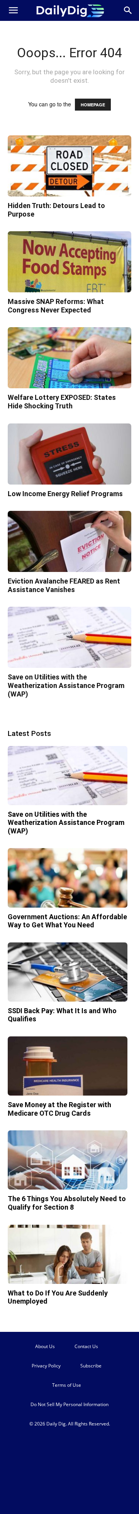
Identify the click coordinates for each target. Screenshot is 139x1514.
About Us (45, 1346)
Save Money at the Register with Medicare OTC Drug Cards (59, 1109)
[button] (13, 10)
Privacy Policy (46, 1365)
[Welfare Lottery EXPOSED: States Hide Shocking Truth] (69, 357)
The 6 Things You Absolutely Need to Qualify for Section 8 (67, 1203)
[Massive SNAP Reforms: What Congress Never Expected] (69, 261)
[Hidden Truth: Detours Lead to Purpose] (69, 165)
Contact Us (86, 1346)
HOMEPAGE (93, 105)
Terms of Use (66, 1385)
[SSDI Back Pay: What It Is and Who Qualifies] (67, 972)
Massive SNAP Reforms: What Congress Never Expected (56, 305)
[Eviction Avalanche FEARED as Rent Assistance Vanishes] (69, 541)
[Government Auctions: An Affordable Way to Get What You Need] (67, 877)
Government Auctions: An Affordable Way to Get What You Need (67, 921)
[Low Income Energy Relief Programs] (69, 454)
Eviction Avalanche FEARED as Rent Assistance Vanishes (64, 585)
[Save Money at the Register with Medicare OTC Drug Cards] (67, 1066)
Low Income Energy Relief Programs (65, 494)
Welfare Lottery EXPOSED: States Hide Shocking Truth (62, 401)
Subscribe (91, 1365)
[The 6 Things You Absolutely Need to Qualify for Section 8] (67, 1160)
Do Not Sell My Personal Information (69, 1404)
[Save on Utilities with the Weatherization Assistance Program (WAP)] (69, 637)
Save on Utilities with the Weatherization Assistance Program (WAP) (66, 685)
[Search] (128, 10)
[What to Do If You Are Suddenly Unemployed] (67, 1254)
